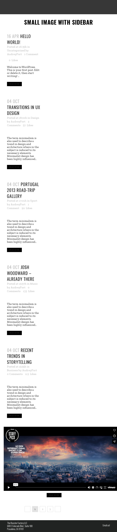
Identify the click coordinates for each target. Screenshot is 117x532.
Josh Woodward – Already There (20, 273)
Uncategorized (16, 50)
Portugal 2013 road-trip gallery (23, 190)
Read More (14, 84)
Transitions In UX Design (23, 110)
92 (27, 208)
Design (35, 117)
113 (30, 374)
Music (34, 283)
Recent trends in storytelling (20, 356)
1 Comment (31, 54)
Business (12, 370)
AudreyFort (14, 54)
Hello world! (19, 39)
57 (28, 125)
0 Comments (15, 374)
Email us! (106, 525)
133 (29, 291)
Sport (33, 200)
